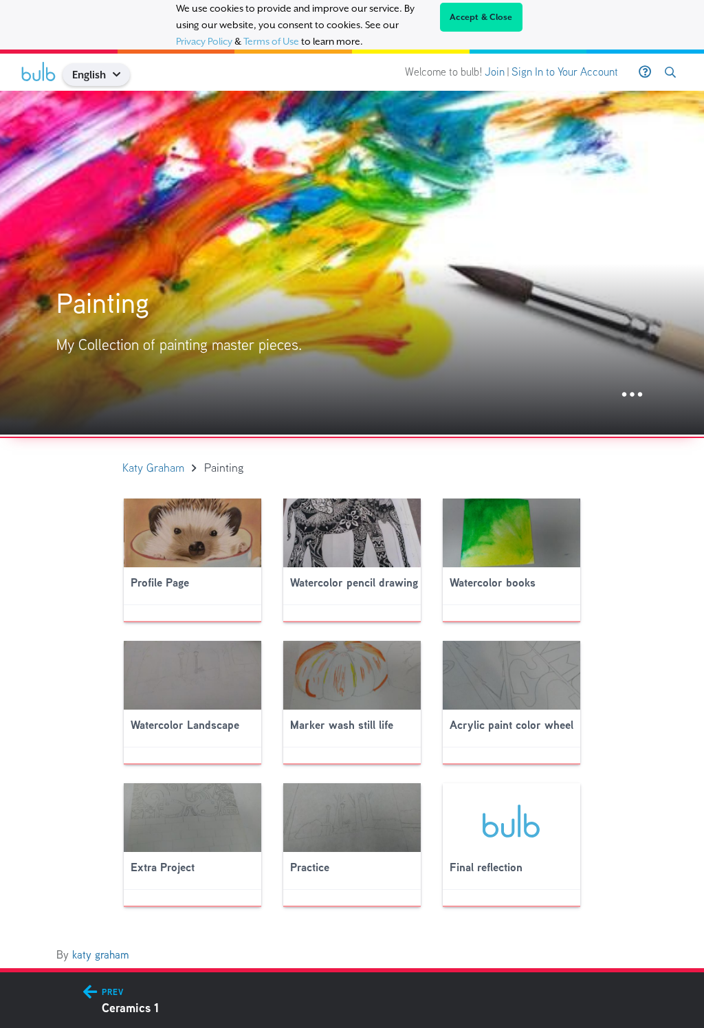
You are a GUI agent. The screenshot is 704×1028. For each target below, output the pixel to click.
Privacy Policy (204, 41)
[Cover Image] (352, 263)
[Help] (644, 72)
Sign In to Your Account (565, 72)
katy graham (100, 955)
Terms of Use (271, 41)
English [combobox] (89, 74)
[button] (122, 74)
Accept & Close (481, 17)
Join (495, 72)
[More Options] (632, 395)
